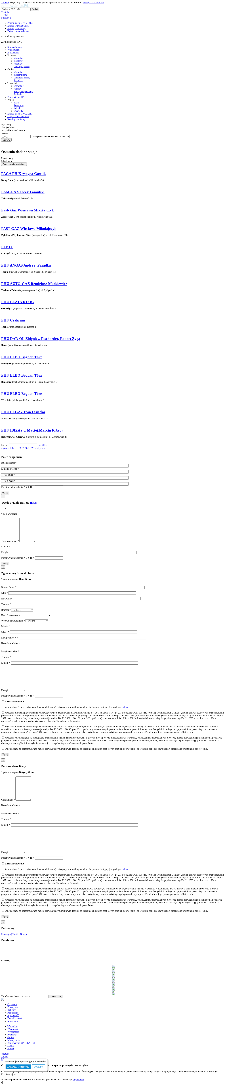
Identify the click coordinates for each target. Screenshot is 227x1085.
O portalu (12, 1004)
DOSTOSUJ (39, 1067)
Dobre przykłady (22, 66)
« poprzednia (7, 448)
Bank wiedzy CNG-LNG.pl (21, 1043)
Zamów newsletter (10, 996)
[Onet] (113, 991)
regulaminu (78, 1079)
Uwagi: (4, 690)
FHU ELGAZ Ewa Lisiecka (23, 412)
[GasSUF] (113, 981)
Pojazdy (17, 88)
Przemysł (11, 1034)
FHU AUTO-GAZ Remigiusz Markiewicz (34, 284)
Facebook (6, 17)
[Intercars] (113, 986)
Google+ (24, 934)
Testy (16, 102)
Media (10, 1045)
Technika (18, 94)
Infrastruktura (20, 74)
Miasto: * (6, 626)
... (17, 448)
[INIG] (113, 984)
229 (32, 448)
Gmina (10, 1037)
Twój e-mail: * (8, 481)
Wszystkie (19, 58)
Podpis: (5, 552)
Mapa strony (13, 1021)
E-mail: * (6, 546)
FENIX (7, 247)
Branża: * (6, 610)
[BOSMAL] (113, 974)
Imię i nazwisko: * (10, 651)
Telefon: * (6, 604)
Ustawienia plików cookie (7, 1078)
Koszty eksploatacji (23, 91)
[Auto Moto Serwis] (113, 971)
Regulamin (12, 1012)
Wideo (10, 1048)
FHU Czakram (13, 320)
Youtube (5, 12)
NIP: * (4, 593)
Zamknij (5, 2)
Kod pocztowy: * (10, 637)
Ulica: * (5, 632)
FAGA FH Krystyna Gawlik (23, 174)
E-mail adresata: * (10, 468)
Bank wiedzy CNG (16, 97)
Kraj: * (5, 615)
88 (26, 448)
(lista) (33, 502)
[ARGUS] (113, 969)
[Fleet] (113, 979)
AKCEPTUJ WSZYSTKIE (18, 1067)
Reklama (11, 1010)
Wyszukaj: (6, 124)
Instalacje (18, 61)
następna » (40, 448)
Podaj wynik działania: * (13, 487)
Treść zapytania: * (10, 541)
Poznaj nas (12, 1007)
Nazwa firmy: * (9, 587)
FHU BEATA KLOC (17, 302)
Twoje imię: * (8, 475)
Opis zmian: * (8, 799)
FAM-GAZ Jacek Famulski (22, 192)
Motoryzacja (13, 1040)
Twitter (4, 15)
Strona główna (14, 47)
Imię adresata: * (9, 462)
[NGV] (113, 988)
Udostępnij (6, 934)
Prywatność (13, 1015)
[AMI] (113, 966)
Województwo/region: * (13, 620)
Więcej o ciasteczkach (93, 2)
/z (29, 448)
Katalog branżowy (16, 119)
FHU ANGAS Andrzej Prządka (26, 265)
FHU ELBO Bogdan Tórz (21, 357)
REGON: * (7, 598)
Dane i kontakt (14, 1018)
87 (23, 448)
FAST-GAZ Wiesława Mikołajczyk (28, 229)
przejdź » (42, 445)
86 (20, 448)
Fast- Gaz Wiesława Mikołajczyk (27, 210)
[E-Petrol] (113, 976)
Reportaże (18, 105)
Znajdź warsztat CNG (18, 116)
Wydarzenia (13, 52)
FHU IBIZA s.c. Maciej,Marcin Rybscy (32, 430)
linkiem (125, 707)
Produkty (18, 63)
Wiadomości (13, 49)
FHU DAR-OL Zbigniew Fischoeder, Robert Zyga (40, 339)
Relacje (17, 108)
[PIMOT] (113, 993)
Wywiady (18, 111)
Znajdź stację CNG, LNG (20, 113)
